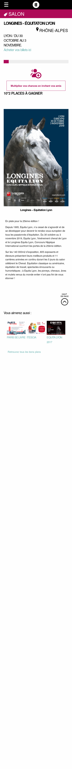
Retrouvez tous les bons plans (24, 351)
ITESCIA (31, 337)
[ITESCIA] (36, 327)
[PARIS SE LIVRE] (16, 327)
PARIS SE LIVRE (16, 337)
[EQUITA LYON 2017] (56, 327)
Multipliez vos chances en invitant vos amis (36, 86)
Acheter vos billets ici (17, 49)
